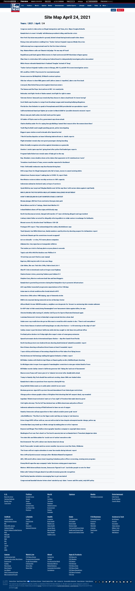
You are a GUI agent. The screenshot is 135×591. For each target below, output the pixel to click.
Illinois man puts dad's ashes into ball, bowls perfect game (40, 115)
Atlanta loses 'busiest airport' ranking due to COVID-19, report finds (43, 175)
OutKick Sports (71, 5)
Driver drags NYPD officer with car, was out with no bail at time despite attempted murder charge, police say (58, 420)
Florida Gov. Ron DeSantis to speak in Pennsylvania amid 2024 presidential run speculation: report (54, 106)
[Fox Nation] (48, 1)
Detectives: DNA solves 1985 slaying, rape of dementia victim (41, 296)
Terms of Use (12, 581)
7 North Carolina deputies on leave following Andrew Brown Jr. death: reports (47, 136)
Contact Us (60, 581)
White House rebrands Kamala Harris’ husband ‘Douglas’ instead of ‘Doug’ (45, 63)
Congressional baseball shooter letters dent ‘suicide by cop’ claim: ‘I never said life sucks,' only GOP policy (57, 480)
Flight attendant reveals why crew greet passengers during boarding (44, 141)
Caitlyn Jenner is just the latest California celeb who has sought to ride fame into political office (53, 330)
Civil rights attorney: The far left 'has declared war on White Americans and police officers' (51, 403)
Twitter (99, 581)
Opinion (44, 5)
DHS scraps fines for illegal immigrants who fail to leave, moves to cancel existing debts (51, 171)
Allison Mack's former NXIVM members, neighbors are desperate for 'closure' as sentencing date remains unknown (60, 304)
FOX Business (96, 517)
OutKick (7, 517)
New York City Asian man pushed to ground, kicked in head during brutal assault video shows (52, 38)
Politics (29, 5)
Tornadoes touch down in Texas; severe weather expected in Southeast (45, 162)
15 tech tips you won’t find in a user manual (35, 257)
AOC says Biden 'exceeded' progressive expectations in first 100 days (44, 287)
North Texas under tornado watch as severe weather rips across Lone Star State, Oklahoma (51, 446)
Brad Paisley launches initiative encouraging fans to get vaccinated (43, 476)
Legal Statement (74, 586)
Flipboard (109, 581)
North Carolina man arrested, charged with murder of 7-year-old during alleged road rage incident (54, 214)
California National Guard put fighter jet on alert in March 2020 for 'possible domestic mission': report (55, 111)
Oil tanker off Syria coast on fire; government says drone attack (42, 119)
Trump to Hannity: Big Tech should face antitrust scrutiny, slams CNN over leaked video (50, 377)
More (104, 5)
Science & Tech (118, 517)
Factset (39, 586)
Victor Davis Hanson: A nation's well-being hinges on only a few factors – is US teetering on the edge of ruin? (57, 326)
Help (55, 581)
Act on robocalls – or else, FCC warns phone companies (39, 240)
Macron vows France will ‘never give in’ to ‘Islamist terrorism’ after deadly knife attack (50, 373)
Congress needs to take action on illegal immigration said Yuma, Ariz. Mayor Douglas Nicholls (52, 29)
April (37, 23)
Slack (116, 581)
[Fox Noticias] (91, 1)
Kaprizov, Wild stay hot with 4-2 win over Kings (36, 261)
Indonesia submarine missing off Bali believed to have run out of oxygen (45, 407)
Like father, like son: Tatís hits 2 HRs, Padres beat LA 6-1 (40, 265)
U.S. (22, 5)
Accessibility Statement (70, 581)
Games (7, 555)
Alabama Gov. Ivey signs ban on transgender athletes (38, 244)
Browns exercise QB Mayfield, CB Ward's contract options (40, 76)
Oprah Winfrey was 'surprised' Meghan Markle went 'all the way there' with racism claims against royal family (57, 188)
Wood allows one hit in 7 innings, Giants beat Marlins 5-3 (39, 205)
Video (96, 5)
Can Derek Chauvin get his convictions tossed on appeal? (40, 235)
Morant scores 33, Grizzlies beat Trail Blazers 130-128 (39, 222)
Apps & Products (75, 555)
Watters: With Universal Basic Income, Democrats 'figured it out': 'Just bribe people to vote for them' (55, 468)
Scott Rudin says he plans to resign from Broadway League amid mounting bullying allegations (52, 102)
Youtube (106, 581)
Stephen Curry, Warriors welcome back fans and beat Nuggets (41, 278)
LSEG (16, 587)
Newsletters (123, 581)
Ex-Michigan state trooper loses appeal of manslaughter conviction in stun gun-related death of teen (55, 364)
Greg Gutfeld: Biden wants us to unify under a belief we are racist (42, 386)
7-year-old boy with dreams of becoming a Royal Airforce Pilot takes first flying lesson (50, 351)
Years (23, 23)
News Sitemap (80, 581)
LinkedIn (113, 581)
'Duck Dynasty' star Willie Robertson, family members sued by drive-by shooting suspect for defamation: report (58, 231)
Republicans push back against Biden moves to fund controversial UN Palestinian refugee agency (53, 55)
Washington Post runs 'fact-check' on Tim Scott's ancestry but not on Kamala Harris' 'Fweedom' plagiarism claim (58, 433)
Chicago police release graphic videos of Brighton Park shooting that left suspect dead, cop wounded (55, 394)
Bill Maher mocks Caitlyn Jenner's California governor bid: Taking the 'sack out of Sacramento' (52, 369)
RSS (120, 581)
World (37, 5)
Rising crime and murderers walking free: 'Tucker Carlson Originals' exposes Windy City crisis (52, 42)
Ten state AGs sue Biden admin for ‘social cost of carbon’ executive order (45, 437)
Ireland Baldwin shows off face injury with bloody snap (39, 210)
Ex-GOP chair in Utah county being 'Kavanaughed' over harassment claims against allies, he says (53, 308)
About (49, 555)
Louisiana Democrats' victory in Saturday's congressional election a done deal (47, 317)
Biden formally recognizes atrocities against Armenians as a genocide (44, 145)
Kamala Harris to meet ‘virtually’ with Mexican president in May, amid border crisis (48, 33)
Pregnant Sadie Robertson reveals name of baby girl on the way (42, 154)
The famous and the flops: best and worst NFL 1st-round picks (41, 89)
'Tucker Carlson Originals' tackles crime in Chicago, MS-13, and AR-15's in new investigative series (54, 68)
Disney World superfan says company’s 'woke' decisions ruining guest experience (48, 463)
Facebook (95, 581)
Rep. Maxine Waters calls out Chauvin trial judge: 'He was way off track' (44, 50)
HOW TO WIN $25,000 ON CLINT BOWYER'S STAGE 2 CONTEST (41, 197)
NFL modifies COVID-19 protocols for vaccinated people (40, 72)
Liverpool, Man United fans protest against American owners (41, 85)
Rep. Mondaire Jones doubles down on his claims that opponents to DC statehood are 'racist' (52, 158)
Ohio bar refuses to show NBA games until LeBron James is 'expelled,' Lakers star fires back (52, 81)
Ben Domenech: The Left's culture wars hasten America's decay (42, 442)
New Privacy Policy (21, 581)
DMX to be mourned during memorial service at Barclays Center (42, 300)
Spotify (127, 581)
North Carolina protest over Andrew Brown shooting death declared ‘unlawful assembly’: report (53, 343)
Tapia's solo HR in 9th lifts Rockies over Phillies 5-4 (38, 253)
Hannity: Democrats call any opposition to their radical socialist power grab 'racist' (48, 412)
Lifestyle (82, 5)
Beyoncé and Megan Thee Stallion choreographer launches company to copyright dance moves (53, 429)
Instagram (102, 581)
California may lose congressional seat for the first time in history (43, 46)
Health (89, 5)
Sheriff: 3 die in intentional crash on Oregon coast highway (40, 270)
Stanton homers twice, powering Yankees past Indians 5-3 (40, 274)
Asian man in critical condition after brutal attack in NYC (39, 291)
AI (100, 5)
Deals (71, 517)
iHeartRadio (130, 581)
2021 (30, 23)
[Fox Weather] (71, 1)
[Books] (106, 1)
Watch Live (30, 555)
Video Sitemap (89, 581)
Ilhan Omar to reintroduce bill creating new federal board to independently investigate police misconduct (56, 59)
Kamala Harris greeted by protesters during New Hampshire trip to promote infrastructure (51, 283)
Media (50, 5)
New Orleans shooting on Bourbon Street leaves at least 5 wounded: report (46, 347)
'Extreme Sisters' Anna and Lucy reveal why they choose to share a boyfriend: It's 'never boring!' (53, 98)
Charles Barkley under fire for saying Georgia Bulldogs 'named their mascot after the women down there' (56, 124)
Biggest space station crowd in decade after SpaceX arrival (40, 132)
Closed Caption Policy (47, 581)
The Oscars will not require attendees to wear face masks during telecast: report (48, 450)
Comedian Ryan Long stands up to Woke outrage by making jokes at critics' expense (49, 425)
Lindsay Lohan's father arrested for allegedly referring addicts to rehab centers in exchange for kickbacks (56, 218)
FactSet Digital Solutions (63, 586)
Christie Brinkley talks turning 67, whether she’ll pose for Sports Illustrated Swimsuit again (51, 313)
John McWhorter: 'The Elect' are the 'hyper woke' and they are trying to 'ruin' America (49, 416)
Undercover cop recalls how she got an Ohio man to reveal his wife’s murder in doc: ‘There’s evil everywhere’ (57, 321)
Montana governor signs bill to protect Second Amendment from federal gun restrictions (51, 390)
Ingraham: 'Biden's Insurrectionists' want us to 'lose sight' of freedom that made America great (52, 399)
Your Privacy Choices (35, 581)
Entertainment (59, 5)
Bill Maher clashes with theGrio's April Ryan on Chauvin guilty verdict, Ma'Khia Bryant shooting (52, 360)
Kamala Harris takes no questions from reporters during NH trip (42, 382)
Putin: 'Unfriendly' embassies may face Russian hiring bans (40, 167)
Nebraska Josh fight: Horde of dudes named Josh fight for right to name (45, 93)
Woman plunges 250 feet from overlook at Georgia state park (41, 201)
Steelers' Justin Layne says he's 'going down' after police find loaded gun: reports (48, 149)
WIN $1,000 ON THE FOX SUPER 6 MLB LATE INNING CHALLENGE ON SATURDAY (47, 192)
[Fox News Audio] (59, 1)
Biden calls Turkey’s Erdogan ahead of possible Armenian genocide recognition (47, 472)
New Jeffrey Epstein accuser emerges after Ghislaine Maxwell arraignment (46, 455)
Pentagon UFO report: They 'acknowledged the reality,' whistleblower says (45, 227)
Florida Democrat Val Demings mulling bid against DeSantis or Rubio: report (46, 356)
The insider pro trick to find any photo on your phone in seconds (42, 248)
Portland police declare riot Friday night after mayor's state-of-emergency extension (49, 334)
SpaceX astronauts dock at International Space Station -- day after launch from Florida (49, 339)
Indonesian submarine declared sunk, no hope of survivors (40, 184)
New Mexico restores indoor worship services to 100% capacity (42, 179)
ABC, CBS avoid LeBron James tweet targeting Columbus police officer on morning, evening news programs (57, 459)
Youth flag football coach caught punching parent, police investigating (44, 128)
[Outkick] (80, 1)
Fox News (15, 8)
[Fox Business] (36, 1)
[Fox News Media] (24, 1)
